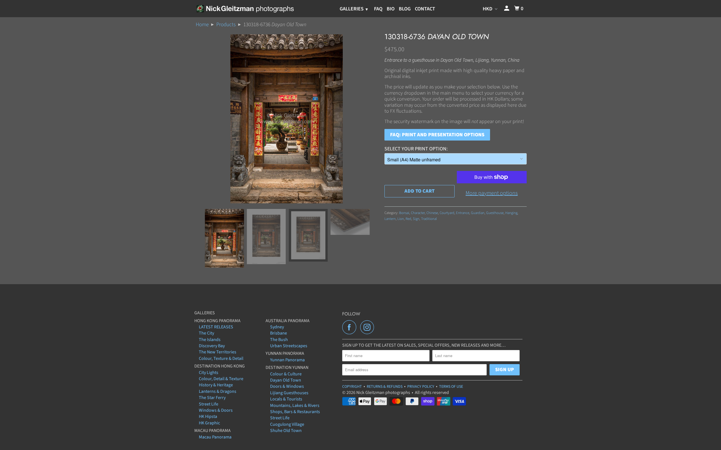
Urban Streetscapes (288, 346)
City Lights (208, 372)
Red (408, 218)
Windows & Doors (216, 410)
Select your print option (415, 148)
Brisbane (278, 333)
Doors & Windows (287, 386)
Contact (425, 8)
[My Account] (507, 8)
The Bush (279, 340)
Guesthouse (495, 212)
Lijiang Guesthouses (289, 393)
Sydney (277, 327)
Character (418, 212)
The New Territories (217, 352)
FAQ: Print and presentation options (437, 134)
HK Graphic (209, 423)
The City (206, 333)
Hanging (511, 212)
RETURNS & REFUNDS (384, 386)
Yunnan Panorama (287, 360)
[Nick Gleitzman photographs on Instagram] (368, 327)
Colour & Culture (286, 374)
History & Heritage (216, 385)
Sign (416, 218)
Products (226, 24)
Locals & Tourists (286, 399)
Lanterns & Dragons (217, 391)
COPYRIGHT (352, 386)
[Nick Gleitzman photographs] (244, 8)
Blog (405, 8)
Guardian (477, 212)
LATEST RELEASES (216, 327)
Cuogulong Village (287, 424)
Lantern (390, 218)
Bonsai (404, 212)
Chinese (432, 212)
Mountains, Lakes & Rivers (294, 405)
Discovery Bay (212, 346)
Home (202, 24)
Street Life (208, 404)
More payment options (492, 193)
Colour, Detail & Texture (221, 379)
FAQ (378, 8)
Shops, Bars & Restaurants (295, 412)
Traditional (429, 218)
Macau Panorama (215, 437)
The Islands (210, 340)
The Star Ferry (212, 398)
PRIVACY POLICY (420, 386)
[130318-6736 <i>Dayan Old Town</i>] (286, 118)
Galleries (352, 8)
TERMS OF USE (451, 386)
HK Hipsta (208, 416)
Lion (400, 218)
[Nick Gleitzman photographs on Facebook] (350, 327)
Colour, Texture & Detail (221, 358)
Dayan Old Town (285, 380)
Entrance (462, 212)
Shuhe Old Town (286, 430)
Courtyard (447, 212)
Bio (391, 8)
